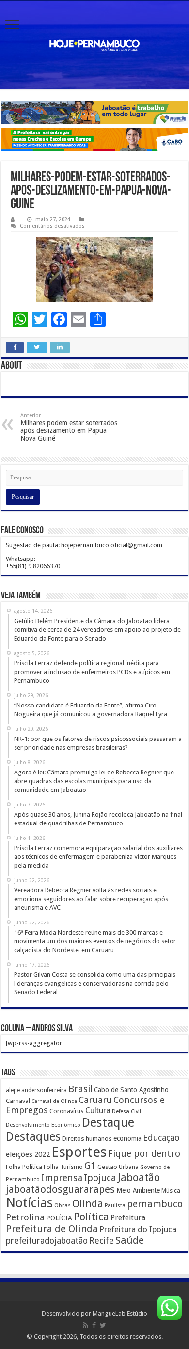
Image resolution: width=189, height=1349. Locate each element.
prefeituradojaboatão (47, 1241)
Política (91, 1216)
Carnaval (18, 1100)
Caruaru (95, 1100)
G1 (90, 1165)
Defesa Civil (126, 1111)
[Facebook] (94, 1325)
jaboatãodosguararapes (60, 1189)
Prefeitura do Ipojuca (137, 1229)
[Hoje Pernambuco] (94, 45)
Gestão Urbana (118, 1166)
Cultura (97, 1110)
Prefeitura (127, 1218)
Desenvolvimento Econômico (43, 1124)
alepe (13, 1090)
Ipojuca (100, 1178)
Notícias (29, 1202)
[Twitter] (103, 1325)
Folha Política (24, 1166)
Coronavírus (66, 1111)
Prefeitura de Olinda (52, 1228)
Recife (101, 1240)
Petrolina (25, 1217)
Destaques (33, 1137)
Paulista (115, 1205)
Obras (62, 1205)
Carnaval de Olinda (54, 1101)
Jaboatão (139, 1177)
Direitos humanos (87, 1138)
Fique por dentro (144, 1153)
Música (170, 1190)
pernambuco (155, 1204)
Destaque (108, 1122)
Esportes (79, 1152)
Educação (161, 1138)
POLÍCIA (59, 1218)
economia (127, 1138)
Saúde (129, 1240)
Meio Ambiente (138, 1190)
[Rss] (85, 1325)
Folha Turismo (63, 1166)
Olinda (87, 1204)
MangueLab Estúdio (120, 1313)
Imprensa (61, 1178)
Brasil (80, 1089)
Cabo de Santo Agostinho (131, 1090)
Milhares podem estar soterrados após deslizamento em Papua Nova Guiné (68, 427)
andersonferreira (44, 1090)
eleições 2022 (28, 1154)
